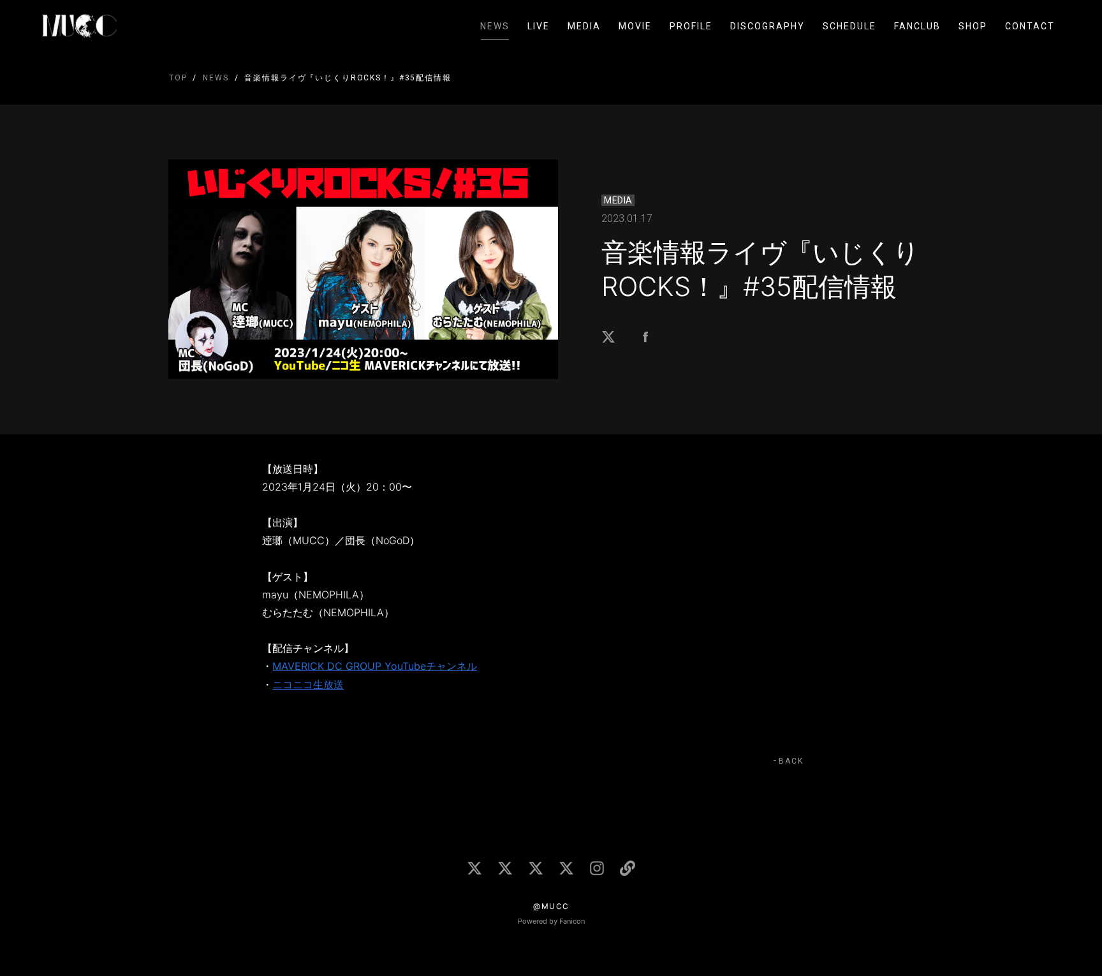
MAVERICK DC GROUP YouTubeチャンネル (374, 666)
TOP (178, 78)
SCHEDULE (849, 26)
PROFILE (691, 26)
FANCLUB (917, 26)
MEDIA (584, 26)
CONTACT (1030, 26)
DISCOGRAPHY (767, 26)
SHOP (973, 26)
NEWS (495, 26)
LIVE (538, 26)
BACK (791, 761)
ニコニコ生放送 (308, 684)
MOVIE (635, 26)
